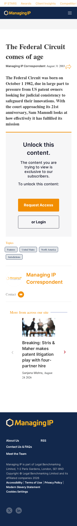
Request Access (38, 205)
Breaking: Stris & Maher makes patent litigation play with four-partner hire (38, 354)
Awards (26, 3)
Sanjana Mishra (32, 373)
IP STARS (10, 3)
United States (28, 249)
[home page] (17, 13)
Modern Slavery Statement (23, 487)
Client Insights (46, 3)
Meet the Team (16, 453)
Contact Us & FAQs (19, 446)
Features (11, 249)
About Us (12, 440)
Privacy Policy (53, 482)
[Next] (64, 352)
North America (48, 249)
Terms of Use (33, 482)
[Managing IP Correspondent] (16, 278)
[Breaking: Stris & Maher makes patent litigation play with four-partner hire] (38, 327)
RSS (43, 440)
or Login (38, 222)
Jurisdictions (14, 257)
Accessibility (14, 482)
